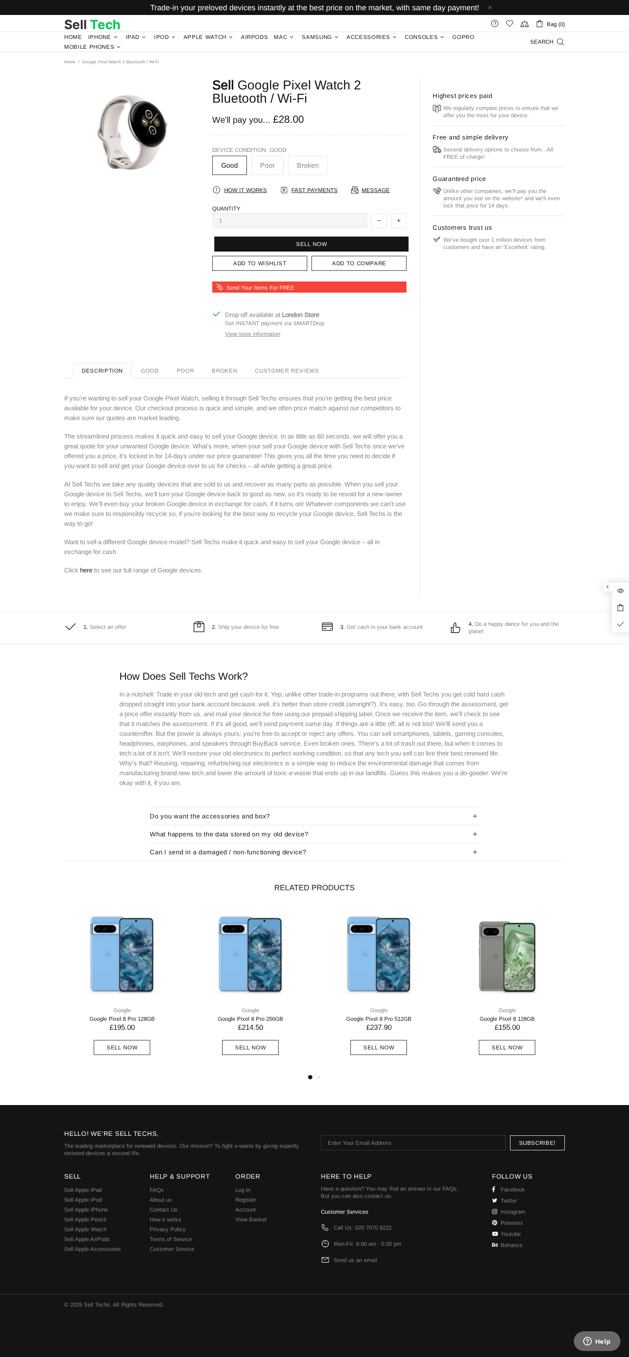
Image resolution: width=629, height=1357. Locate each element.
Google (122, 1010)
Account (245, 1209)
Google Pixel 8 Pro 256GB (250, 1019)
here (86, 570)
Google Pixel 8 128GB (507, 1019)
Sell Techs (93, 23)
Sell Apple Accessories (92, 1249)
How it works (165, 1219)
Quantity (226, 208)
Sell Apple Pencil (85, 1219)
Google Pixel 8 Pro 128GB (122, 1019)
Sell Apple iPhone (86, 1209)
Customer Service (172, 1249)
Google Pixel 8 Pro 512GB (379, 1019)
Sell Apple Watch (85, 1229)
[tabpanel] (122, 990)
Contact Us (164, 1209)
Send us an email (355, 1260)
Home (70, 61)
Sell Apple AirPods (87, 1239)
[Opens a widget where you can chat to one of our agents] (596, 1342)
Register (245, 1200)
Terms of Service (171, 1239)
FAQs (157, 1190)
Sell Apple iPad (83, 1190)
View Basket (251, 1219)
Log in (242, 1190)
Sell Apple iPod (83, 1200)
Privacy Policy (168, 1229)
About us (161, 1200)
